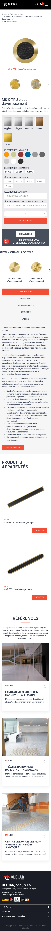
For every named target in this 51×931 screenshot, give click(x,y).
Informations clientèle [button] (13, 916)
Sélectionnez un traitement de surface (23, 202)
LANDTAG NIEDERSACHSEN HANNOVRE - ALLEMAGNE (21, 693)
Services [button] (6, 912)
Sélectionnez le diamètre (16, 168)
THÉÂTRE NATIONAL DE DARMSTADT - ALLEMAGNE (21, 768)
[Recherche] (37, 4)
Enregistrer (25, 234)
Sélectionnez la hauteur (16, 177)
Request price (25, 220)
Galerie (25, 319)
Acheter (40, 530)
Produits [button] (6, 907)
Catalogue (26, 312)
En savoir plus (12, 447)
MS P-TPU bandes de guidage (18, 589)
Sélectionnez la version (16, 192)
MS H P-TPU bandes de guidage (19, 522)
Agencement (25, 298)
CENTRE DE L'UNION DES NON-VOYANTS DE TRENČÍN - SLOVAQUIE (23, 844)
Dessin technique (25, 305)
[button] (25, 196)
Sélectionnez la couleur (16, 150)
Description (25, 291)
